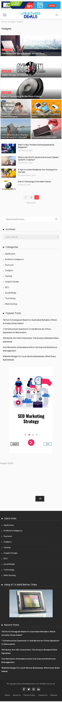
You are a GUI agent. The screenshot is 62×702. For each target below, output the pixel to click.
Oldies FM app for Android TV (16, 74)
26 (22, 498)
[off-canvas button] (4, 15)
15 (49, 487)
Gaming (8, 276)
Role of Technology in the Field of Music (22, 96)
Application (10, 253)
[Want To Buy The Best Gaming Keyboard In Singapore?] (8, 148)
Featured (9, 265)
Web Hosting (11, 304)
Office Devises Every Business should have (23, 53)
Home (3, 22)
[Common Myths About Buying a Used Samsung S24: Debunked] (16, 129)
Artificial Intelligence (14, 259)
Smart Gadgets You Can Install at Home (46, 115)
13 (31, 487)
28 (40, 498)
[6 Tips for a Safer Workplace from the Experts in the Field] (8, 173)
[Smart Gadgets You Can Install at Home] (46, 109)
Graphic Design (12, 281)
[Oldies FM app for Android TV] (31, 67)
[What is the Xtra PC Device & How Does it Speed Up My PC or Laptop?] (8, 161)
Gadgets (11, 22)
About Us (17, 695)
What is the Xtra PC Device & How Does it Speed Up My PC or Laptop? (38, 158)
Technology (10, 298)
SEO (7, 287)
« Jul (2, 509)
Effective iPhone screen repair (44, 137)
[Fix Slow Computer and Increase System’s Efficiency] (16, 109)
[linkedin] (38, 689)
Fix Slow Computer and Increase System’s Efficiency (14, 115)
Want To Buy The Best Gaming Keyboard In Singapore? (36, 146)
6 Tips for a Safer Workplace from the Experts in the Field (37, 170)
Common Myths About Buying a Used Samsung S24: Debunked (14, 136)
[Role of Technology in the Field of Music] (31, 88)
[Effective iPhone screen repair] (46, 129)
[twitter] (29, 689)
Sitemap (53, 695)
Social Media (10, 293)
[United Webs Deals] (31, 14)
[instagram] (33, 689)
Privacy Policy (29, 695)
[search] (57, 15)
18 (14, 493)
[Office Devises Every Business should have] (31, 45)
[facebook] (24, 689)
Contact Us (42, 695)
